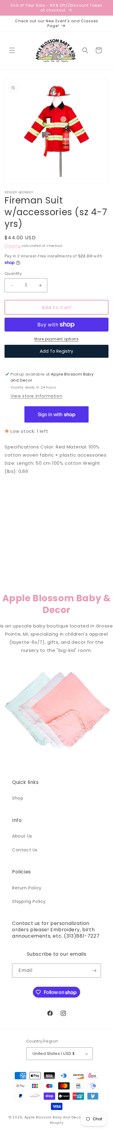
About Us (22, 836)
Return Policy (27, 888)
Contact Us (25, 850)
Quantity (13, 273)
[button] (12, 50)
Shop (17, 798)
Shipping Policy (29, 901)
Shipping (13, 246)
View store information (36, 396)
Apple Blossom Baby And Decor (53, 1117)
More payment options (56, 338)
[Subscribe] (94, 971)
